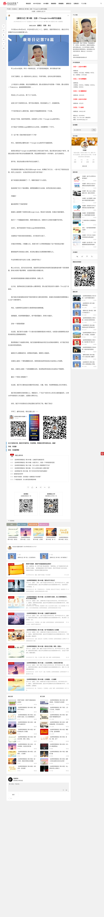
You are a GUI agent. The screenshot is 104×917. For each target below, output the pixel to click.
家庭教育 (42, 603)
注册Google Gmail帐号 (44, 524)
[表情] (63, 788)
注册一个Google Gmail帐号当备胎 (23, 524)
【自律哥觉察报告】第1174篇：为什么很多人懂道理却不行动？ (30, 465)
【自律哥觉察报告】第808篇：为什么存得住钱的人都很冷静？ (30, 468)
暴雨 (50, 655)
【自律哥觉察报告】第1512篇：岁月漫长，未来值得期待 (89, 334)
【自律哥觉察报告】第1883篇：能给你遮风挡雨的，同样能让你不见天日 (89, 349)
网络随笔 (61, 3)
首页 (9, 9)
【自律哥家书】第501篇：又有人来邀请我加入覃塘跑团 (89, 364)
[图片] (66, 788)
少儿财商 (40, 655)
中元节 (40, 669)
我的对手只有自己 (55, 587)
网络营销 (53, 3)
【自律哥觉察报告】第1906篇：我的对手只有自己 (40, 578)
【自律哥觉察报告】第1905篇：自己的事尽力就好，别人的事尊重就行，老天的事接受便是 (26, 714)
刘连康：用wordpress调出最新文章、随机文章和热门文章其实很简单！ (89, 193)
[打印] (44, 21)
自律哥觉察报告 (30, 589)
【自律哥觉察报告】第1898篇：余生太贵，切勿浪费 (51, 539)
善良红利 (40, 636)
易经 (46, 603)
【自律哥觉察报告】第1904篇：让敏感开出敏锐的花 (27, 459)
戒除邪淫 (63, 587)
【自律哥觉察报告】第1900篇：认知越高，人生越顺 (25, 539)
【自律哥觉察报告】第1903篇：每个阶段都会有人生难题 (42, 627)
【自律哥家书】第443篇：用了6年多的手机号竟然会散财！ (29, 471)
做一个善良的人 (39, 686)
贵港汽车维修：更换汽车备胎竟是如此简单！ (39, 561)
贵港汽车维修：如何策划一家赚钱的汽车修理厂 (25, 476)
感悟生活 (68, 3)
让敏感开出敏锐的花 (35, 622)
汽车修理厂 (48, 572)
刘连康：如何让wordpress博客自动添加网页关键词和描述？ (89, 185)
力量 (44, 669)
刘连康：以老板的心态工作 (38, 11)
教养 (54, 686)
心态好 (50, 686)
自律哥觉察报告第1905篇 (54, 605)
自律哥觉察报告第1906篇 (41, 589)
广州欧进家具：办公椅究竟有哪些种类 (23, 479)
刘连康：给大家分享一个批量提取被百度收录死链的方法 (89, 244)
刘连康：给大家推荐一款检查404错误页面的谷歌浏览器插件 (89, 200)
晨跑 (44, 620)
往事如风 (76, 3)
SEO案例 (45, 3)
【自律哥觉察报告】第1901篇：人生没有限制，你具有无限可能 (44, 660)
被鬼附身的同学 (16, 474)
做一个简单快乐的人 (40, 587)
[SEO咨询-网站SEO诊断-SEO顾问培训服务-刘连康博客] (11, 4)
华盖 (36, 655)
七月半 (36, 669)
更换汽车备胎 (41, 572)
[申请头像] (67, 777)
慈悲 (44, 655)
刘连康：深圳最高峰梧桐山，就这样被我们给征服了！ (88, 215)
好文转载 (11, 562)
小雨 (41, 620)
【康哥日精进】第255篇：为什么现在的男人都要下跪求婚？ (89, 356)
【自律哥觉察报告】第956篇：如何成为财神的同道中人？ (89, 320)
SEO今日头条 (37, 3)
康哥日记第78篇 (33, 524)
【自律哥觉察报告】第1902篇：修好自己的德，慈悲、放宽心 (43, 644)
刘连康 (18, 544)
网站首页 (28, 3)
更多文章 (84, 166)
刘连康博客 (15, 450)
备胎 (12, 524)
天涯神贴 (48, 587)
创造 (36, 636)
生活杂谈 (14, 9)
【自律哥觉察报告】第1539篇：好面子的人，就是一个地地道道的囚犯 (32, 462)
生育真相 (50, 636)
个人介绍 (83, 3)
